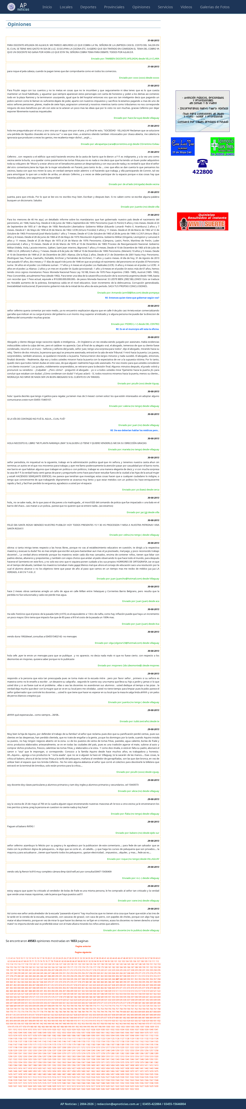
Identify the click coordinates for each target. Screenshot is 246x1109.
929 (148, 1020)
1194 (146, 1044)
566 (15, 996)
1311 (112, 1056)
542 (80, 993)
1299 (54, 1056)
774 (27, 1011)
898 (30, 1020)
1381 (151, 1062)
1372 (107, 1062)
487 (27, 991)
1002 (118, 1026)
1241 (73, 1050)
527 (23, 993)
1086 (73, 1035)
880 (117, 1017)
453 (53, 987)
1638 (64, 1089)
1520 (73, 1077)
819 (42, 1014)
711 (98, 1005)
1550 (68, 1080)
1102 (151, 1035)
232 (148, 970)
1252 (127, 1050)
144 (125, 964)
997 (96, 1026)
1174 (49, 1044)
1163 (146, 1041)
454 (57, 987)
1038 (141, 1029)
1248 (107, 1050)
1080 (44, 1035)
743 (64, 1008)
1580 (64, 1083)
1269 (59, 1053)
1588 (102, 1083)
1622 (117, 1086)
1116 (68, 1038)
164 (46, 967)
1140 (34, 1041)
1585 (88, 1083)
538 (64, 993)
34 (86, 958)
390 (125, 982)
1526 (102, 1077)
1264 (34, 1053)
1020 (54, 1029)
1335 (78, 1059)
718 (125, 1005)
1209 (68, 1047)
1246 (98, 1050)
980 (32, 1026)
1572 (25, 1083)
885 (136, 1017)
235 (158, 970)
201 (30, 970)
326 (38, 979)
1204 (44, 1047)
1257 (151, 1050)
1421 (44, 1068)
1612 (68, 1086)
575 (49, 996)
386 (110, 982)
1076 (25, 1035)
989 (66, 1026)
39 (100, 958)
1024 (73, 1029)
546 (95, 993)
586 (91, 996)
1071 (151, 1032)
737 (42, 1008)
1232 (30, 1050)
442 (12, 987)
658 (53, 1002)
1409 (137, 1065)
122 (42, 964)
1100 (141, 1035)
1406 (122, 1065)
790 (87, 1011)
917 (102, 1020)
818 (38, 1014)
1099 (137, 1035)
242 (30, 973)
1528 (112, 1077)
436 (144, 985)
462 (87, 987)
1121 (93, 1038)
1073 (10, 1035)
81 (60, 961)
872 (87, 1017)
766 (151, 1008)
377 (76, 982)
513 (125, 991)
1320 (156, 1056)
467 (106, 987)
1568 (156, 1080)
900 (38, 1020)
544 (87, 993)
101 (116, 961)
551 (114, 993)
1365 (73, 1062)
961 (114, 1023)
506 (98, 991)
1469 (127, 1071)
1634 (44, 1089)
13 (30, 958)
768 (158, 1008)
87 (76, 961)
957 (98, 1023)
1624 (127, 1086)
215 (83, 970)
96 (100, 961)
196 (12, 970)
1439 (132, 1068)
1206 (54, 1047)
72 (36, 961)
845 (140, 1014)
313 (144, 976)
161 (34, 967)
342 (98, 979)
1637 (59, 1089)
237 (12, 973)
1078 (34, 1035)
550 (110, 993)
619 (61, 999)
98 (106, 961)
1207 (59, 1047)
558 (140, 993)
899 (34, 1020)
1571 (20, 1083)
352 (136, 979)
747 (80, 1008)
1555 (93, 1080)
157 (19, 967)
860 (42, 1017)
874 (95, 1017)
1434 (107, 1068)
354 (144, 979)
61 (159, 958)
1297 (44, 1056)
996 (93, 1026)
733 (27, 1008)
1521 (78, 1077)
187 (133, 967)
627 (91, 999)
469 (114, 987)
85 (71, 961)
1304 (78, 1056)
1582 (73, 1083)
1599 (156, 1083)
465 (98, 987)
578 (61, 996)
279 (15, 976)
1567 (151, 1080)
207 (53, 970)
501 (80, 991)
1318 (146, 1056)
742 (61, 1008)
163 (42, 967)
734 (30, 1008)
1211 (78, 1047)
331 (57, 979)
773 (23, 1011)
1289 (156, 1053)
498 (68, 991)
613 (38, 999)
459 (76, 987)
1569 (10, 1083)
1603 (25, 1086)
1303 (73, 1056)
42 (108, 958)
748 (83, 1008)
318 (8, 979)
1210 (73, 1047)
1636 (54, 1089)
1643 (88, 1089)
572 (38, 996)
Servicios (165, 6)
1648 (112, 1089)
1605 (34, 1086)
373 (61, 982)
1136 (15, 1041)
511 (117, 991)
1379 (141, 1062)
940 (34, 1023)
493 (49, 991)
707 (83, 1005)
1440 (137, 1068)
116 (19, 964)
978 (24, 1026)
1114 (59, 1038)
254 (76, 973)
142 (117, 964)
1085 (68, 1035)
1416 (20, 1068)
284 (34, 976)
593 (117, 996)
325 (34, 979)
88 (79, 961)
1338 (93, 1059)
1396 (73, 1065)
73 (38, 961)
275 (155, 973)
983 (43, 1026)
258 (91, 973)
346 (114, 979)
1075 (20, 1035)
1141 (39, 1041)
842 (129, 1014)
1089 (88, 1035)
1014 (25, 1029)
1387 (30, 1065)
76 (46, 961)
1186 (107, 1044)
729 (12, 1008)
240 (23, 973)
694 (34, 1005)
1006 (137, 1026)
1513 (39, 1077)
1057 (83, 1032)
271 (140, 973)
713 (106, 1005)
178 (98, 967)
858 (34, 1017)
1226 (151, 1047)
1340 (102, 1059)
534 (49, 993)
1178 (68, 1044)
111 (154, 961)
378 (80, 982)
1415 (15, 1068)
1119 (83, 1038)
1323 (20, 1059)
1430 (88, 1068)
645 (158, 999)
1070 (146, 1032)
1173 (44, 1044)
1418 (30, 1068)
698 (49, 1005)
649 (19, 1002)
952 (80, 1023)
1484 (49, 1074)
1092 (102, 1035)
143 (121, 964)
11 (24, 958)
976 (17, 1026)
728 (8, 1008)
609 (23, 999)
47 (121, 958)
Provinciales (114, 6)
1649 (117, 1089)
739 (49, 1008)
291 (61, 976)
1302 (68, 1056)
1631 (30, 1089)
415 (64, 985)
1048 (39, 1032)
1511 (30, 1077)
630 (102, 999)
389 (121, 982)
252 (68, 973)
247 (49, 973)
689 (15, 1005)
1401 (98, 1065)
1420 (39, 1068)
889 (151, 1017)
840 (121, 1014)
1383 (10, 1065)
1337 (88, 1059)
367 (38, 982)
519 (148, 991)
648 (15, 1002)
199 (23, 970)
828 (76, 1014)
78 (52, 961)
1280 (112, 1053)
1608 (49, 1086)
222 (110, 970)
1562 (127, 1080)
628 (95, 999)
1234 (39, 1050)
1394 (64, 1065)
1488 (68, 1074)
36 (92, 958)
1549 (64, 1080)
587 (95, 996)
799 (121, 1011)
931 (155, 1020)
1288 (151, 1053)
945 (53, 1023)
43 (111, 958)
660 (61, 1002)
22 (54, 958)
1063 (112, 1032)
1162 (141, 1041)
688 (12, 1005)
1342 (112, 1059)
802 (133, 1011)
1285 (137, 1053)
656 (46, 1002)
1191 (132, 1044)
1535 (146, 1077)
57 (148, 958)
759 (125, 1008)
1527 (107, 1077)
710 (95, 1005)
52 (135, 958)
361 (15, 982)
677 (125, 1002)
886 (140, 1017)
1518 (64, 1077)
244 (38, 973)
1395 (68, 1065)
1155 (107, 1041)
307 (121, 976)
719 (129, 1005)
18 (43, 958)
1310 (107, 1056)
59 (154, 958)
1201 (30, 1047)
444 (19, 987)
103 (123, 961)
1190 (127, 1044)
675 (117, 1002)
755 (110, 1008)
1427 (73, 1068)
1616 (88, 1086)
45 (116, 958)
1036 (132, 1029)
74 (41, 961)
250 (61, 973)
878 (110, 1017)
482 (8, 991)
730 (15, 1008)
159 (27, 967)
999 (104, 1026)
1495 (102, 1074)
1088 (83, 1035)
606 (12, 999)
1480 (30, 1074)
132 (80, 964)
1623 (122, 1086)
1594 (132, 1083)
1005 (132, 1026)
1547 (54, 1080)
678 (129, 1002)
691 (23, 1005)
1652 (132, 1089)
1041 (156, 1029)
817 (34, 1014)
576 (53, 996)
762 (136, 1008)
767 (155, 1008)
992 (77, 1026)
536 (57, 993)
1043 (15, 1032)
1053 (64, 1032)
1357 (34, 1062)
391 (129, 982)
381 (91, 982)
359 (8, 982)
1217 (107, 1047)
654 (38, 1002)
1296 (39, 1056)
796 (110, 1011)
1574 (34, 1083)
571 (34, 996)
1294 (30, 1056)
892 (8, 1020)
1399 (88, 1065)
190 (144, 967)
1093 (107, 1035)
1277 (98, 1053)
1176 (59, 1044)
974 (9, 1026)
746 (76, 1008)
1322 (15, 1059)
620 (64, 999)
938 (27, 1023)
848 (151, 1014)
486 (23, 991)
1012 (15, 1029)
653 (34, 1002)
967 (136, 1023)
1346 (132, 1059)
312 (140, 976)
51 (132, 958)
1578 (54, 1083)
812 (15, 1014)
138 (102, 964)
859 (38, 1017)
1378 (137, 1062)
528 (27, 993)
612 (34, 999)
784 (64, 1011)
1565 (141, 1080)
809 (158, 1011)
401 (12, 985)
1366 (78, 1062)
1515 (49, 1077)
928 (144, 1020)
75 (44, 961)
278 (12, 976)
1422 (49, 1068)
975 (13, 1026)
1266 (44, 1053)
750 (91, 1008)
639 (136, 999)
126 (57, 964)
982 (40, 1026)
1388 (34, 1065)
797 (114, 1011)
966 (133, 1023)
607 (15, 999)
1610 (59, 1086)
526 (19, 993)
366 (34, 982)
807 (151, 1011)
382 (95, 982)
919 (110, 1020)
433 (133, 985)
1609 (54, 1086)
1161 (137, 1041)
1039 (146, 1029)
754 (106, 1008)
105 (131, 961)
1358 (39, 1062)
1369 (93, 1062)
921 (117, 1020)
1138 (25, 1041)
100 (112, 961)
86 (73, 961)
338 (83, 979)
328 (46, 979)
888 (148, 1017)
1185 (102, 1044)
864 (57, 1017)
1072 (156, 1032)
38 (97, 958)
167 (57, 967)
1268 (54, 1053)
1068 (137, 1032)
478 (148, 987)
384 (102, 982)
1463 (98, 1071)
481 (158, 987)
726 (155, 1005)
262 (106, 973)
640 (140, 999)
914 (91, 1020)
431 (125, 985)
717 (121, 1005)
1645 (98, 1089)
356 (151, 979)
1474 (151, 1071)
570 (30, 996)
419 (80, 985)
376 (72, 982)
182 (114, 967)
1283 (127, 1053)
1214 (93, 1047)
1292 (20, 1056)
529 (30, 993)
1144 (54, 1041)
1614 (78, 1086)
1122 (98, 1038)
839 (117, 1014)
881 (121, 1017)
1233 (34, 1050)
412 (53, 985)
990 (70, 1026)
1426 (68, 1068)
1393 (59, 1065)
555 (129, 993)
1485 (54, 1074)
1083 (59, 1035)
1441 (141, 1068)
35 (89, 958)
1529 (117, 1077)
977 (21, 1026)
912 (83, 1020)
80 (57, 961)
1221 (127, 1047)
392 (133, 982)
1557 (102, 1080)
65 (17, 961)
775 (30, 1011)
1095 (117, 1035)
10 (22, 958)
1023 (68, 1029)
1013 (20, 1029)
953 (83, 1023)
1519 (68, 1077)
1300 (59, 1056)
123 (46, 964)
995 (89, 1026)
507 (102, 991)
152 (155, 964)
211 (68, 970)
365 (30, 982)
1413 (156, 1065)
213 (76, 970)
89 (81, 961)
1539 (15, 1080)
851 (8, 1017)
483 (12, 991)
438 (151, 985)
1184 (98, 1044)
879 (114, 1017)
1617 (93, 1086)
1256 (146, 1050)
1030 (102, 1029)
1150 (83, 1041)
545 (91, 993)
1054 (68, 1032)
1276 (93, 1053)
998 (100, 1026)
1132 (146, 1038)
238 (15, 973)
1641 (78, 1089)
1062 (107, 1032)
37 (94, 958)
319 (12, 979)
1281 (117, 1053)
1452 (44, 1071)
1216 (102, 1047)
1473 (146, 1071)
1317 (141, 1056)
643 (151, 999)
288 (49, 976)
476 (140, 987)
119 (30, 964)
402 (15, 985)
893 (12, 1020)
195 (8, 970)
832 (91, 1014)
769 (8, 1011)
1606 (39, 1086)
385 (106, 982)
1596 (141, 1083)
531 (38, 993)
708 (87, 1005)
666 (83, 1002)
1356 (30, 1062)
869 (76, 1017)
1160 (132, 1041)
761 (133, 1008)
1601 (15, 1086)
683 (148, 1002)
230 (140, 970)
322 (23, 979)
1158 (122, 1041)
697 (46, 1005)
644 (155, 999)
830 (83, 1014)
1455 (59, 1071)
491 (42, 991)
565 (12, 996)
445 (23, 987)
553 (121, 993)
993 (81, 1026)
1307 (93, 1056)
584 (83, 996)
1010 (157, 1026)
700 (57, 1005)
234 (155, 970)
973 (158, 1023)
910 (76, 1020)
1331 (59, 1059)
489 (34, 991)
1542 (30, 1080)
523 (8, 993)
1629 (151, 1086)
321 (19, 979)
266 (121, 973)
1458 (73, 1071)
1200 (25, 1047)
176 (91, 967)
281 (23, 976)
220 (102, 970)
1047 (34, 1032)
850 (158, 1014)
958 (102, 1023)
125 (53, 964)
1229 (15, 1050)
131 (76, 964)
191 (148, 967)
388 (117, 982)
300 (95, 976)
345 (110, 979)
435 (140, 985)
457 (68, 987)
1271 (68, 1053)
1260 (15, 1053)
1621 (112, 1086)
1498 (117, 1074)
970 (148, 1023)
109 (146, 961)
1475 (156, 1071)
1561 (122, 1080)
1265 (39, 1053)
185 (125, 967)
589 (102, 996)
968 (140, 1023)
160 (30, 967)
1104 (10, 1038)
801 (129, 1011)
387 (114, 982)
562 (155, 993)
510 (114, 991)
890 (155, 1017)
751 (95, 1008)
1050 (49, 1032)
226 (125, 970)
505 (95, 991)
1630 (156, 1086)
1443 (151, 1068)
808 (155, 1011)
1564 (137, 1080)
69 (27, 961)
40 (103, 958)
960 (110, 1023)
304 (110, 976)
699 (53, 1005)
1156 (112, 1041)
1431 (93, 1068)
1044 (20, 1032)
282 (27, 976)
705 (76, 1005)
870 (80, 1017)
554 (125, 993)
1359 (44, 1062)
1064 (117, 1032)
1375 (122, 1062)
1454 (54, 1071)
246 (46, 973)
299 (91, 976)
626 (87, 999)
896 (23, 1020)
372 (57, 982)
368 (42, 982)
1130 (137, 1038)
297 (83, 976)
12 (27, 958)
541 (76, 993)
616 (49, 999)
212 (72, 970)
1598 (151, 1083)
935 (15, 1023)
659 (57, 1002)
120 (34, 964)
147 (136, 964)
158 (23, 967)
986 (55, 1026)
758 (121, 1008)
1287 (146, 1053)
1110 (39, 1038)
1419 (34, 1068)
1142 (44, 1041)
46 (119, 958)
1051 (54, 1032)
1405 (117, 1065)
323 (27, 979)
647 (12, 1002)
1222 (132, 1047)
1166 (10, 1044)
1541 (25, 1080)
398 (155, 982)
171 (72, 967)
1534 (141, 1077)
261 (102, 973)
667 (87, 1002)
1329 (49, 1059)
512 (121, 991)
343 (102, 979)
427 (110, 985)
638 (133, 999)
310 (133, 976)
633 (114, 999)
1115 (64, 1038)
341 (95, 979)
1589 (107, 1083)
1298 (49, 1056)
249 (57, 973)
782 (57, 1011)
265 (117, 973)
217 (91, 970)
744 (68, 1008)
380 (87, 982)
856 (27, 1017)
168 (61, 967)
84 (68, 961)
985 (51, 1026)
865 (61, 1017)
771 (15, 1011)
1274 (83, 1053)
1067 (132, 1032)
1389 (39, 1065)
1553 (83, 1080)
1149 (78, 1041)
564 (8, 996)
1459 (78, 1071)
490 (38, 991)
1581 (68, 1083)
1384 (15, 1065)
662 (68, 1002)
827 (72, 1014)
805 (144, 1011)
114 (12, 964)
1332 (64, 1059)
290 (57, 976)
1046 (30, 1032)
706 (80, 1005)
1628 (146, 1086)
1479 (25, 1074)
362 (19, 982)
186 (129, 967)
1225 (146, 1047)
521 (155, 991)
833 (95, 1014)
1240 (68, 1050)
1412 (151, 1065)
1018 (44, 1029)
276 (158, 973)
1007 (142, 1026)
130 (72, 964)
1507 (10, 1077)
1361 (54, 1062)
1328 (44, 1059)
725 (151, 1005)
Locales (66, 6)
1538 (10, 1080)
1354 (20, 1062)
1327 (39, 1059)
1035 (127, 1029)
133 (83, 964)
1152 (93, 1041)
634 (117, 999)
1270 (64, 1053)
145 (129, 964)
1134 (156, 1038)
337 (80, 979)
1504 (146, 1074)
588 (98, 996)
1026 (83, 1029)
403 (19, 985)
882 (125, 1017)
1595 (137, 1083)
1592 (122, 1083)
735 (34, 1008)
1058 (88, 1032)
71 (33, 961)
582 (76, 996)
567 (19, 996)
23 (57, 958)
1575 (39, 1083)
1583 (78, 1083)
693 (30, 1005)
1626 (137, 1086)
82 (63, 961)
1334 (73, 1059)
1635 (49, 1089)
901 (42, 1020)
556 (133, 993)
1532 (132, 1077)
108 (142, 961)
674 (114, 1002)
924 (129, 1020)
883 (129, 1017)
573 (42, 996)
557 (136, 993)
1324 (25, 1059)
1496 (107, 1074)
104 (127, 961)
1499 (122, 1074)
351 (133, 979)
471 (121, 987)
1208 (64, 1047)
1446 (15, 1071)
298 (87, 976)
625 (83, 999)
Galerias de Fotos (215, 6)
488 (30, 991)
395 (144, 982)
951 (76, 1023)
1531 (127, 1077)
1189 (122, 1044)
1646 (102, 1089)
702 (64, 1005)
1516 (54, 1077)
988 (62, 1026)
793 (98, 1011)
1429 (83, 1068)
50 (130, 958)
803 (136, 1011)
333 (64, 979)
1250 (117, 1050)
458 (72, 987)
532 (42, 993)
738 (46, 1008)
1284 (132, 1053)
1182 (88, 1044)
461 (83, 987)
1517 (59, 1077)
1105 (15, 1038)
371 (53, 982)
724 (148, 1005)
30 (76, 958)
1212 (83, 1047)
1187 (112, 1044)
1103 (156, 1035)
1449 (30, 1071)
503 (87, 991)
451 (46, 987)
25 (62, 958)
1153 (98, 1041)
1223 (137, 1047)
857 (30, 1017)
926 (136, 1020)
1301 (64, 1056)
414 (61, 985)
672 (106, 1002)
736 (38, 1008)
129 (68, 964)
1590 (112, 1083)
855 (23, 1017)
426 (106, 985)
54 (140, 958)
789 (83, 1011)
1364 (68, 1062)
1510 (25, 1077)
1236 (49, 1050)
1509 (20, 1077)
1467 (117, 1071)
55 (143, 958)
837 (110, 1014)
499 (72, 991)
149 (144, 964)
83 (65, 961)
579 (64, 996)
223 (114, 970)
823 (57, 1014)
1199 (20, 1047)
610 (27, 999)
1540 (20, 1080)
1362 (59, 1062)
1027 (88, 1029)
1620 (107, 1086)
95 (98, 961)
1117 (73, 1038)
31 (78, 958)
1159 (127, 1041)
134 (87, 964)
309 (129, 976)
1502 (137, 1074)
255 (80, 973)
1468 (122, 1071)
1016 (34, 1029)
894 (15, 1020)
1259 (10, 1053)
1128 (127, 1038)
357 (155, 979)
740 (53, 1008)
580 (68, 996)
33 (84, 958)
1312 (117, 1056)
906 (61, 1020)
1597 (146, 1083)
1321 (10, 1059)
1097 (127, 1035)
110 (150, 961)
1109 (34, 1038)
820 (46, 1014)
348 (121, 979)
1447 (20, 1071)
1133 (151, 1038)
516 (136, 991)
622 (72, 999)
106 (135, 961)
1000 (108, 1026)
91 (87, 961)
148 (140, 964)
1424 (59, 1068)
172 (76, 967)
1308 (98, 1056)
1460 (83, 1071)
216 (87, 970)
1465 (107, 1071)
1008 (147, 1026)
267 (125, 973)
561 (151, 993)
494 (53, 991)
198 (19, 970)
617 (53, 999)
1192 (137, 1044)
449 (38, 987)
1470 (132, 1071)
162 (38, 967)
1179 (73, 1044)
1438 (127, 1068)
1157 (117, 1041)
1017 (39, 1029)
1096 (122, 1035)
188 (136, 967)
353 (140, 979)
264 (114, 973)
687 (8, 1005)
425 (102, 985)
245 (42, 973)
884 (133, 1017)
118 (27, 964)
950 (72, 1023)
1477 (15, 1074)
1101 (146, 1035)
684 (151, 1002)
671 (102, 1002)
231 (144, 970)
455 (61, 987)
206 (49, 970)
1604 (30, 1086)
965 (129, 1023)
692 (27, 1005)
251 (64, 973)
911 (80, 1020)
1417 (25, 1068)
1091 (98, 1035)
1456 (64, 1071)
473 (129, 987)
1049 (44, 1032)
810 (8, 1014)
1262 (25, 1053)
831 (87, 1014)
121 (38, 964)
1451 (39, 1071)
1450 (34, 1071)
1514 (44, 1077)
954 (87, 1023)
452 (49, 987)
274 (151, 973)
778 (42, 1011)
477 (144, 987)
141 (114, 964)
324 (30, 979)
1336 (83, 1059)
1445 (10, 1071)
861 (46, 1017)
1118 (78, 1038)
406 (30, 985)
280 (19, 976)
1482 (39, 1074)
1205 (49, 1047)
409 (42, 985)
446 (27, 987)
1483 (44, 1074)
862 (49, 1017)
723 (144, 1005)
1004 (127, 1026)
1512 (34, 1077)
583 (80, 996)
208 (57, 970)
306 (117, 976)
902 (46, 1020)
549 (106, 993)
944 (49, 1023)
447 (30, 987)
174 (83, 967)
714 (110, 1005)
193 (155, 967)
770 (12, 1011)
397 (151, 982)
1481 (34, 1074)
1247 (102, 1050)
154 (8, 967)
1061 (102, 1032)
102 (120, 961)
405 (27, 985)
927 (140, 1020)
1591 (117, 1083)
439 (155, 985)
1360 (49, 1062)
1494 (98, 1074)
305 (114, 976)
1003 (122, 1026)
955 (91, 1023)
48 (124, 958)
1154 (102, 1041)
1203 (39, 1047)
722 (140, 1005)
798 (117, 1011)
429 (117, 985)
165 (49, 967)
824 (61, 1014)
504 (91, 991)
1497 (112, 1074)
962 (117, 1023)
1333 (68, 1059)
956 (95, 1023)
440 (158, 985)
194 (158, 967)
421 (87, 985)
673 (110, 1002)
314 (148, 976)
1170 (30, 1044)
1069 (141, 1032)
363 (23, 982)
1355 (25, 1062)
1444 (156, 1068)
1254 (137, 1050)
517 (140, 991)
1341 (107, 1059)
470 (117, 987)
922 (121, 1020)
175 (87, 967)
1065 (122, 1032)
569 (27, 996)
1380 (146, 1062)
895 (19, 1020)
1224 (141, 1047)
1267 (49, 1053)
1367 (83, 1062)
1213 (88, 1047)
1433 (102, 1068)
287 (46, 976)
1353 (15, 1062)
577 (57, 996)
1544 (39, 1080)
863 (53, 1017)
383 (98, 982)
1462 (93, 1071)
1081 (49, 1035)
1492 (88, 1074)
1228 (10, 1050)
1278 (102, 1053)
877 (106, 1017)
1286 (141, 1053)
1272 (73, 1053)
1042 (10, 1032)
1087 (78, 1035)
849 (155, 1014)
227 (129, 970)
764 (144, 1008)
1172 (39, 1044)
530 (34, 993)
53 (138, 958)
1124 (107, 1038)
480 (155, 987)
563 (158, 993)
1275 (88, 1053)
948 (64, 1023)
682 (144, 1002)
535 (53, 993)
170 (68, 967)
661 (64, 1002)
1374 (117, 1062)
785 (68, 1011)
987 (59, 1026)
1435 (112, 1068)
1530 (122, 1077)
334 (68, 979)
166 (53, 967)
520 (151, 991)
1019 (49, 1029)
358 (158, 979)
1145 (59, 1041)
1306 (88, 1056)
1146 (64, 1041)
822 (53, 1014)
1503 (141, 1074)
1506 (156, 1074)
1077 (30, 1035)
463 (91, 987)
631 (106, 999)
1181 (83, 1044)
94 (95, 961)
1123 (102, 1038)
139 (106, 964)
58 (151, 958)
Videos (186, 6)
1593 (127, 1083)
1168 (20, 1044)
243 (34, 973)
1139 (30, 1041)
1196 (156, 1044)
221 (106, 970)
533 (46, 993)
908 (68, 1020)
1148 (73, 1041)
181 (110, 967)
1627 (141, 1086)
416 (68, 985)
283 (30, 976)
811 (12, 1014)
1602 (20, 1086)
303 (106, 976)
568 (23, 996)
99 (109, 961)
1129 (132, 1038)
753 (102, 1008)
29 (73, 958)
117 (23, 964)
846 (144, 1014)
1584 (83, 1083)
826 (68, 1014)
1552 (78, 1080)
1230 (20, 1050)
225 (121, 970)
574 (46, 996)
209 (61, 970)
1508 (15, 1077)
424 (98, 985)
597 (133, 996)
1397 (78, 1065)
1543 (34, 1080)
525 (15, 993)
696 (42, 1005)
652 (30, 1002)
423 (95, 985)
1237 (54, 1050)
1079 (39, 1035)
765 (148, 1008)
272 (144, 973)
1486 (59, 1074)
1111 (44, 1038)
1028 (93, 1029)
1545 (44, 1080)
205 (46, 970)
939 (30, 1023)
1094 (112, 1035)
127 (61, 964)
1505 (151, 1074)
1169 (25, 1044)
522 (158, 991)
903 (49, 1020)
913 (87, 1020)
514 (129, 991)
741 (57, 1008)
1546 (49, 1080)
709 (91, 1005)
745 (72, 1008)
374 (64, 982)
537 (61, 993)
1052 (59, 1032)
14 (32, 958)
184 (121, 967)
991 (74, 1026)
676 (121, 1002)
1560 (117, 1080)
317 (158, 976)
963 (121, 1023)
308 (125, 976)
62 (9, 961)
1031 (107, 1029)
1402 (102, 1065)
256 (83, 973)
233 (151, 970)
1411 (146, 1065)
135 (91, 964)
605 (8, 999)
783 (61, 1011)
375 (68, 982)
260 (98, 973)
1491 (83, 1074)
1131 (141, 1038)
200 (27, 970)
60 (157, 958)
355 (148, 979)
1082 (54, 1035)
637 (129, 999)
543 (83, 993)
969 (144, 1023)
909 (72, 1020)
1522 (83, 1077)
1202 (34, 1047)
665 (80, 1002)
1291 (15, 1056)
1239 (64, 1050)
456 (64, 987)
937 (23, 1023)
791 (91, 1011)
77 (49, 961)
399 (158, 982)
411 (49, 985)
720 (133, 1005)
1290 (10, 1056)
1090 (93, 1035)
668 (91, 1002)
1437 (122, 1068)
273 (148, 973)
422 (91, 985)
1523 (88, 1077)
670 (98, 1002)
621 (68, 999)
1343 (117, 1059)
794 (102, 1011)
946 (57, 1023)
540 (72, 993)
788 (80, 1011)
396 (148, 982)
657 (49, 1002)
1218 (112, 1047)
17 (40, 958)
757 (117, 1008)
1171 (34, 1044)
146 (133, 964)
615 (46, 999)
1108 (30, 1038)
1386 (25, 1065)
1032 (112, 1029)
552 (117, 993)
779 (46, 1011)
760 (129, 1008)
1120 (88, 1038)
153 (158, 964)
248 (53, 973)
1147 (68, 1041)
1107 (25, 1038)
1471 (137, 1071)
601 (148, 996)
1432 (98, 1068)
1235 (44, 1050)
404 (23, 985)
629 (98, 999)
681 (140, 1002)
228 (133, 970)
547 (98, 993)
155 (12, 967)
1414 (10, 1068)
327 (42, 979)
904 (53, 1020)
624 (80, 999)
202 (34, 970)
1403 (107, 1065)
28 (70, 958)
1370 (98, 1062)
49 (127, 958)
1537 (156, 1077)
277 (8, 976)
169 (64, 967)
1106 (20, 1038)
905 (57, 1020)
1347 (137, 1059)
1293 (25, 1056)
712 (102, 1005)
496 (61, 991)
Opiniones (141, 6)
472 (125, 987)
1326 (34, 1059)
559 (144, 993)
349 (125, 979)
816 (30, 1014)
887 (144, 1017)
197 (15, 970)
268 (129, 973)
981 (36, 1026)
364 (27, 982)
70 (30, 961)
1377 (132, 1062)
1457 (68, 1071)
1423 (54, 1068)
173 (80, 967)
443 (15, 987)
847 (148, 1014)
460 (80, 987)
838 (114, 1014)
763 (140, 1008)
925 (133, 1020)
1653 (137, 1089)
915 (95, 1020)
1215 (98, 1047)
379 (83, 982)
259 (95, 973)
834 (98, 1014)
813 (19, 1014)
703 (68, 1005)
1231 (25, 1050)
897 (27, 1020)
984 (47, 1026)
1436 (117, 1068)
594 (121, 996)
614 (42, 999)
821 (49, 1014)
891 (158, 1017)
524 (12, 993)
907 (64, 1020)
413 (57, 985)
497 (64, 991)
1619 (102, 1086)
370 (49, 982)
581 (72, 996)
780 (49, 1011)
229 (136, 970)
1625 (132, 1086)
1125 (112, 1038)
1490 (78, 1074)
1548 (59, 1080)
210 (64, 970)
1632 (34, 1089)
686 (158, 1002)
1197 (10, 1047)
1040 (151, 1029)
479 (151, 987)
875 (98, 1017)
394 (140, 982)
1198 (15, 1047)
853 (15, 1017)
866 (64, 1017)
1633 (39, 1089)
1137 (20, 1041)
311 (136, 976)
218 (95, 970)
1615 (83, 1086)
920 (114, 1020)
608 (19, 999)
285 (38, 976)
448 (34, 987)
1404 (112, 1065)
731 (19, 1008)
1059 (93, 1032)
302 (102, 976)
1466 (112, 1071)
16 (38, 958)
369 (46, 982)
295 (76, 976)
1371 (102, 1062)
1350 (151, 1059)
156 (15, 967)
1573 (30, 1083)
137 (98, 964)
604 (158, 996)
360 (12, 982)
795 (106, 1011)
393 (136, 982)
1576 (44, 1083)
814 (23, 1014)
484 (15, 991)
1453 (49, 1071)
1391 (49, 1065)
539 (68, 993)
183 (117, 967)
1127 (122, 1038)
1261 (20, 1053)
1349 (146, 1059)
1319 (151, 1056)
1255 (141, 1050)
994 (85, 1026)
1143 (49, 1041)
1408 (132, 1065)
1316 (137, 1056)
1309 (102, 1056)
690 (19, 1005)
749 (87, 1008)
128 (64, 964)
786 (72, 1011)
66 (19, 961)
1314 (127, 1056)
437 (148, 985)
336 (76, 979)
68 (25, 961)
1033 (117, 1029)
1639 (68, 1089)
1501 (132, 1074)
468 (110, 987)
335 (72, 979)
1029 (98, 1029)
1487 (64, 1074)
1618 (98, 1086)
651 (27, 1002)
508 (106, 991)
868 (72, 1017)
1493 (93, 1074)
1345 (127, 1059)
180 (106, 967)
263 (110, 973)
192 (151, 967)
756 (114, 1008)
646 (8, 1002)
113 (8, 964)
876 (102, 1017)
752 (98, 1008)
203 (38, 970)
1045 (25, 1032)
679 (133, 1002)
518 (144, 991)
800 (125, 1011)
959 (106, 1023)
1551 (73, 1080)
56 (146, 958)
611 (30, 999)
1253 (132, 1050)
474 (133, 987)
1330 (54, 1059)
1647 (107, 1089)
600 (144, 996)
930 (151, 1020)
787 (76, 1011)
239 (19, 973)
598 (136, 996)
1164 (151, 1041)
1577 (49, 1083)
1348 (141, 1059)
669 (95, 1002)
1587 (98, 1083)
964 (125, 1023)
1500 (127, 1074)
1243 (83, 1050)
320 (15, 979)
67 (22, 961)
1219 (117, 1047)
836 (106, 1014)
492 (46, 991)
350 (129, 979)
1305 (83, 1056)
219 (98, 970)
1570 (15, 1083)
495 (57, 991)
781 (53, 1011)
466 (102, 987)
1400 (93, 1065)
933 (8, 1023)
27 (67, 958)
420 (83, 985)
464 (95, 987)
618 (57, 999)
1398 (83, 1065)
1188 (117, 1044)
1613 (73, 1086)
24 (59, 958)
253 (72, 973)
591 (110, 996)
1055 (73, 1032)
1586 (93, 1083)
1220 (122, 1047)
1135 (10, 1041)
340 (91, 979)
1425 (64, 1068)
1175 (54, 1044)
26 (65, 958)
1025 (78, 1029)
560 (148, 993)
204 (42, 970)
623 (76, 999)
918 (106, 1020)
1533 (137, 1077)
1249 (112, 1050)
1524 (93, 1077)
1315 (132, 1056)
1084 (64, 1035)
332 (61, 979)
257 (87, 973)
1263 (30, 1053)
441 (8, 987)
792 (95, 1011)
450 (42, 987)
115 (15, 964)
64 (14, 961)
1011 (10, 1029)
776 (34, 1011)
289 (53, 976)
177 (95, 967)
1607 (44, 1086)
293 (68, 976)
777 (38, 1011)
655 (42, 1002)
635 (121, 999)
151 (151, 964)
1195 (151, 1044)
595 (125, 996)
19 (46, 958)
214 (80, 970)
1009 (152, 1026)
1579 (59, 1083)
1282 (122, 1053)
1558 (107, 1080)
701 (61, 1005)
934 (12, 1023)
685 (155, 1002)
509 (110, 991)
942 (42, 1023)
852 (12, 1017)
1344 (122, 1059)
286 (42, 976)
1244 (88, 1050)
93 (92, 961)
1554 (88, 1080)
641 (144, 999)
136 (95, 964)
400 (8, 985)
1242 (78, 1050)
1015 (30, 1029)
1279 (107, 1053)
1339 (98, 1059)
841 (125, 1014)
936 (19, 1023)
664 (76, 1002)
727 (158, 1005)
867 (68, 1017)
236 (8, 973)
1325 (30, 1059)
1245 (93, 1050)
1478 (20, 1074)
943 (46, 1023)
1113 (54, 1038)
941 (38, 1023)
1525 (98, 1077)
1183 (93, 1044)
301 (98, 976)
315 (151, 976)
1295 (34, 1056)
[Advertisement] (202, 255)
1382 (156, 1062)
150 (148, 964)
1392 (54, 1065)
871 (83, 1017)
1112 (49, 1038)
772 (19, 1011)
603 (155, 996)
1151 (88, 1041)
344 (106, 979)
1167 (15, 1044)
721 (136, 1005)
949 (68, 1023)
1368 (88, 1062)
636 (125, 999)
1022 (64, 1029)
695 (38, 1005)
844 (136, 1014)
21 (51, 958)
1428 (78, 1068)
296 (80, 976)
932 (158, 1020)
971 (151, 1023)
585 (87, 996)
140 (110, 964)
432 (129, 985)
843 (133, 1014)
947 (61, 1023)
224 (117, 970)
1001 (113, 1026)
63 (11, 961)
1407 (127, 1065)
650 (23, 1002)
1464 (102, 1071)
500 (76, 991)
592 (114, 996)
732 (23, 1008)
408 (38, 985)
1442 (146, 1068)
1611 (64, 1086)
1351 (156, 1059)
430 (121, 985)
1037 (137, 1029)
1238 (59, 1050)
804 (140, 1011)
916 (98, 1020)
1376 (127, 1062)
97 (103, 961)
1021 (59, 1029)
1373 (112, 1062)
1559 (112, 1080)
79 (54, 961)
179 (102, 967)
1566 (146, 1080)
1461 (88, 1071)
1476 (10, 1074)
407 (34, 985)
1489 (73, 1074)
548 (102, 993)
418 (76, 985)
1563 (132, 1080)
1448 (25, 1071)
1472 (141, 1071)
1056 (78, 1032)
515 (133, 991)
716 (117, 1005)
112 (157, 961)
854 (19, 1017)
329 (49, 979)
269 (133, 973)
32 (81, 958)
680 (136, 1002)
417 (72, 985)
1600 (10, 1086)
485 (19, 991)
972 (155, 1023)
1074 (15, 1035)
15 (35, 958)
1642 (83, 1089)
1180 (78, 1044)
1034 (122, 1029)
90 (84, 961)
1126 (117, 1038)
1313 (122, 1056)
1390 (44, 1065)
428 (114, 985)
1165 (156, 1041)
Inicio (47, 6)
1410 (141, 1065)
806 (148, 1011)
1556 (98, 1080)
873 (91, 1017)
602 (151, 996)
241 (27, 973)
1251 (122, 1050)
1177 (64, 1044)
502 (83, 991)
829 (80, 1014)
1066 (127, 1032)
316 (155, 976)
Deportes (88, 6)
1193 (141, 1044)
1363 (64, 1062)
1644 (93, 1089)
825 (64, 1014)
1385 (20, 1065)
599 (140, 996)
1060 (98, 1032)
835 (102, 1014)
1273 (78, 1053)
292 (64, 976)
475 (136, 987)
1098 (132, 1035)
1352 (10, 1062)
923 (125, 1020)
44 (113, 958)
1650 (122, 1089)
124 (49, 964)
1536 (151, 1077)
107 (138, 961)
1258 (156, 1050)
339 (87, 979)
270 (136, 973)
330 (53, 979)
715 (114, 1005)
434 (136, 985)
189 (140, 967)
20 (49, 958)
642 (148, 999)
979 (28, 1026)
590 (106, 996)
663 (72, 1002)
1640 (73, 1089)
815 (27, 1014)
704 (72, 1005)
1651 (127, 1089)
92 (90, 961)
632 (110, 999)
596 (129, 996)
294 (72, 976)
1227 (156, 1047)
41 (105, 958)
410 (46, 985)
